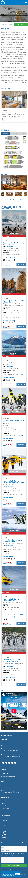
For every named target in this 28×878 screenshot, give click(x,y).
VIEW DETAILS (21, 264)
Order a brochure (6, 818)
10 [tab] (16, 199)
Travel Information (6, 815)
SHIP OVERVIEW (6, 24)
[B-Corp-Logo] (3, 835)
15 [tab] (9, 202)
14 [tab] (25, 199)
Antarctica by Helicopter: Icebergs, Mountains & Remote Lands (13, 481)
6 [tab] (10, 199)
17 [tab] (14, 202)
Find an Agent (5, 820)
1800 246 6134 (6, 773)
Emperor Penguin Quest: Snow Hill (13, 421)
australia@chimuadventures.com (10, 746)
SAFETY (22, 133)
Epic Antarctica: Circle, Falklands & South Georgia (14, 301)
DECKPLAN (5, 133)
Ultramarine (9, 246)
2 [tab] (4, 199)
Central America (5, 808)
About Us (4, 823)
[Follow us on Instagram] (11, 763)
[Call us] (22, 2)
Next (26, 125)
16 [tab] (12, 202)
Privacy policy (10, 875)
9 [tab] (14, 199)
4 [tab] (7, 199)
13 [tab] (22, 199)
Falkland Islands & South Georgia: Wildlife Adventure (12, 660)
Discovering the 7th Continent (13, 243)
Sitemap (4, 825)
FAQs (3, 810)
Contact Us (4, 828)
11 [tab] (18, 199)
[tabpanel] (18, 194)
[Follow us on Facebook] (5, 763)
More (21, 255)
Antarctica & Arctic (7, 856)
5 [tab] (15, 125)
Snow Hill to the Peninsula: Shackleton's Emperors (12, 540)
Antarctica (4, 800)
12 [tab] (20, 199)
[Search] (20, 2)
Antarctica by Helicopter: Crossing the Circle (11, 599)
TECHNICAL (14, 133)
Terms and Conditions (16, 870)
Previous (2, 125)
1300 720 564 (6, 743)
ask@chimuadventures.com (9, 776)
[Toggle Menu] (26, 2)
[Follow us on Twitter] (2, 763)
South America (5, 805)
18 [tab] (16, 202)
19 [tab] (18, 202)
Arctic (3, 803)
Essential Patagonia (10, 363)
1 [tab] (9, 125)
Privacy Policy (5, 870)
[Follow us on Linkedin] (8, 763)
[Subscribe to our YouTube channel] (14, 763)
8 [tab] (13, 199)
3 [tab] (12, 125)
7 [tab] (18, 125)
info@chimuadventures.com (9, 788)
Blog (3, 813)
